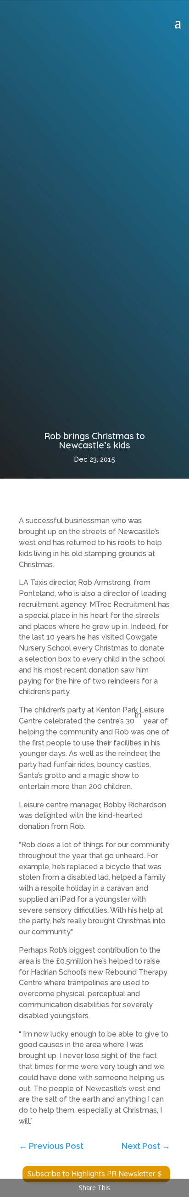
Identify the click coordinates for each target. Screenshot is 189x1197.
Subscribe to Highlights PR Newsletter (92, 1173)
